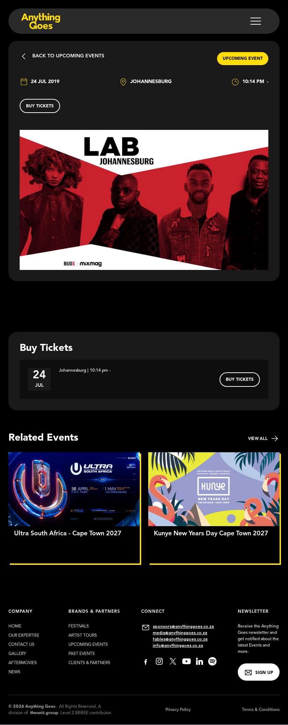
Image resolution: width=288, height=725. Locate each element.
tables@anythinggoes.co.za (180, 639)
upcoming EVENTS (88, 645)
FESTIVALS (78, 626)
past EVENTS (81, 654)
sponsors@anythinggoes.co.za (183, 626)
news (14, 672)
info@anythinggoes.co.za (178, 645)
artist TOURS (82, 635)
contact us (21, 645)
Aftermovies (22, 663)
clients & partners (89, 663)
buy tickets (40, 106)
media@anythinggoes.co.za (180, 632)
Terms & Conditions (261, 710)
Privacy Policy (178, 710)
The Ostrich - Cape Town (177, 544)
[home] (40, 21)
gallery (17, 654)
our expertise (23, 635)
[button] (255, 21)
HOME (14, 626)
